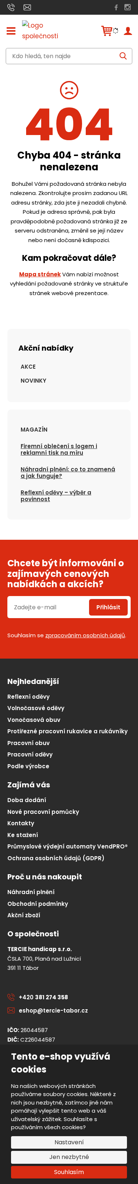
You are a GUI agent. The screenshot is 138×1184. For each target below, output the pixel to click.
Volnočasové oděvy (35, 708)
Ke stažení (22, 835)
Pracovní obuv (28, 743)
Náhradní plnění (30, 892)
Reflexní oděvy (28, 697)
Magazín (34, 429)
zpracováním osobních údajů (85, 635)
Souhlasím (69, 1172)
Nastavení (69, 1142)
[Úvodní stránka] (48, 31)
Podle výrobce (28, 766)
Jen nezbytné (69, 1157)
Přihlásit (108, 607)
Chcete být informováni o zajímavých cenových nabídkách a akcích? (65, 574)
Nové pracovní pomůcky (43, 812)
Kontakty (20, 823)
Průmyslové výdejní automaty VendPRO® (67, 846)
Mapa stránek (40, 274)
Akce (28, 367)
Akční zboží (23, 915)
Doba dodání (26, 800)
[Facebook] (116, 7)
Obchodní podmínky (37, 904)
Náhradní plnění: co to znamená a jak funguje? (68, 472)
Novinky (33, 380)
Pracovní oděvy (30, 754)
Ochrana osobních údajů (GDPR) (56, 858)
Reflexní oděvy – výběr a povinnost (56, 496)
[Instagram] (127, 7)
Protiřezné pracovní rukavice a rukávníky (67, 731)
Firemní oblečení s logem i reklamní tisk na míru (59, 449)
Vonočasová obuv (33, 720)
